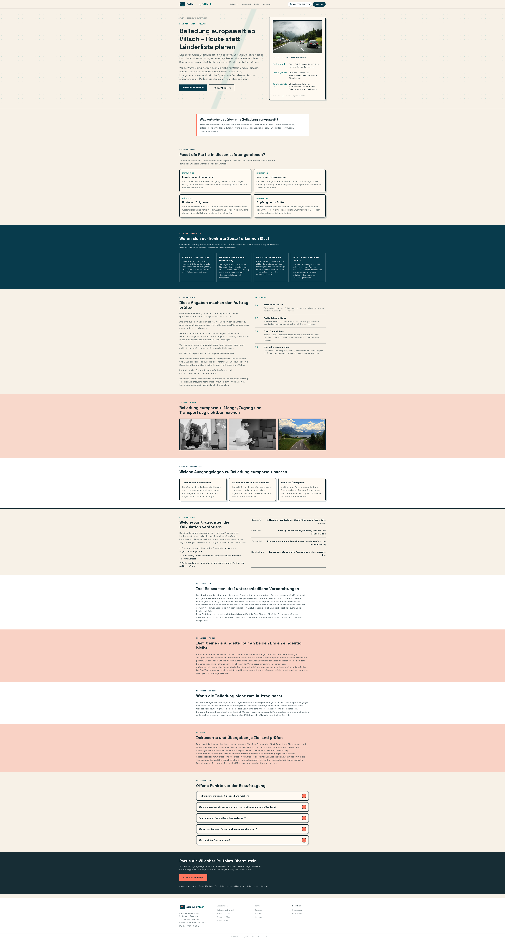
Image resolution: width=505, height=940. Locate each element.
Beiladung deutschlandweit (232, 886)
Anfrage (266, 4)
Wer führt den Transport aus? (214, 840)
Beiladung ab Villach (225, 910)
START (181, 18)
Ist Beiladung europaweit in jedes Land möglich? (224, 795)
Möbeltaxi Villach (224, 913)
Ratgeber (259, 910)
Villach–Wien (222, 920)
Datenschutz (298, 913)
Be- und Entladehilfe (208, 886)
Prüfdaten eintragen (193, 877)
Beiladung (234, 4)
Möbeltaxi (246, 4)
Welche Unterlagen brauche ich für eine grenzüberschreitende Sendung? (237, 807)
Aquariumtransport (187, 886)
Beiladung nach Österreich (258, 886)
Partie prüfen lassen (193, 87)
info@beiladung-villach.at (197, 922)
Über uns (258, 913)
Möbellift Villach (224, 917)
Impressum (297, 910)
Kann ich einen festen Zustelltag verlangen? (222, 818)
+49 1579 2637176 (301, 4)
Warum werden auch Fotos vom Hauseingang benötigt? (228, 829)
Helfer (257, 4)
